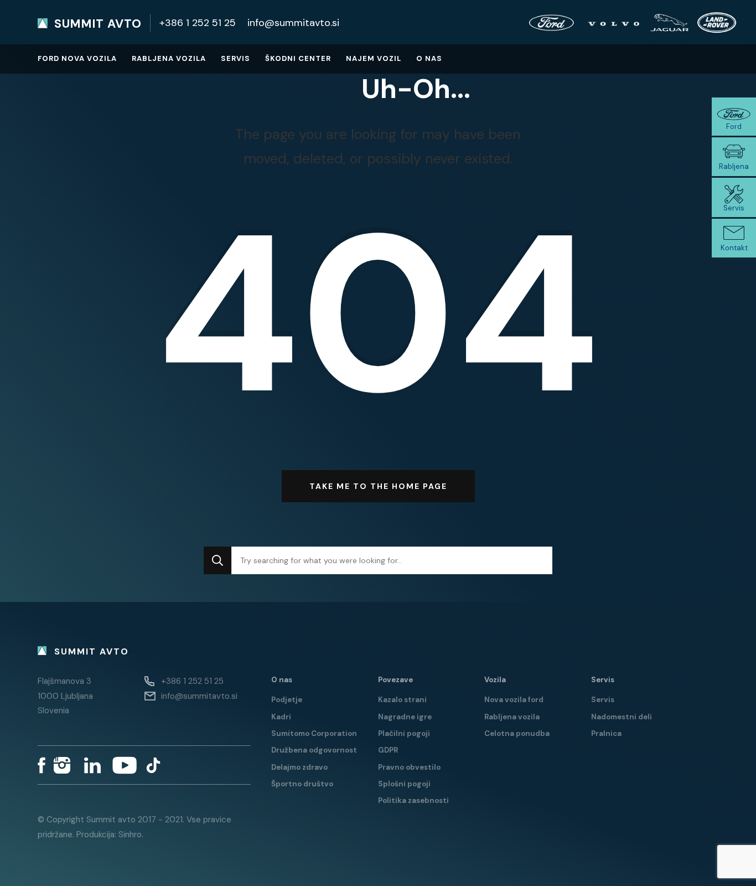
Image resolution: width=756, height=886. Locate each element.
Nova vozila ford (513, 699)
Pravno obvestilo (409, 767)
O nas (429, 58)
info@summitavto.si (293, 22)
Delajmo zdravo (299, 767)
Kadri (281, 717)
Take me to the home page (378, 486)
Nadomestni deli (621, 717)
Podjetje (286, 699)
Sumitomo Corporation (314, 733)
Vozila (495, 679)
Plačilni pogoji (404, 733)
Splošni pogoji (404, 784)
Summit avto (98, 24)
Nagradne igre (405, 717)
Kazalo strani (402, 699)
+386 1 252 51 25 (197, 22)
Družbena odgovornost (314, 750)
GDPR (388, 750)
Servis (235, 58)
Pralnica (606, 733)
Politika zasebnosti (413, 800)
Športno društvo (302, 784)
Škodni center (298, 58)
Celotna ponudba (517, 733)
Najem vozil (373, 58)
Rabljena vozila (169, 58)
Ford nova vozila (77, 58)
